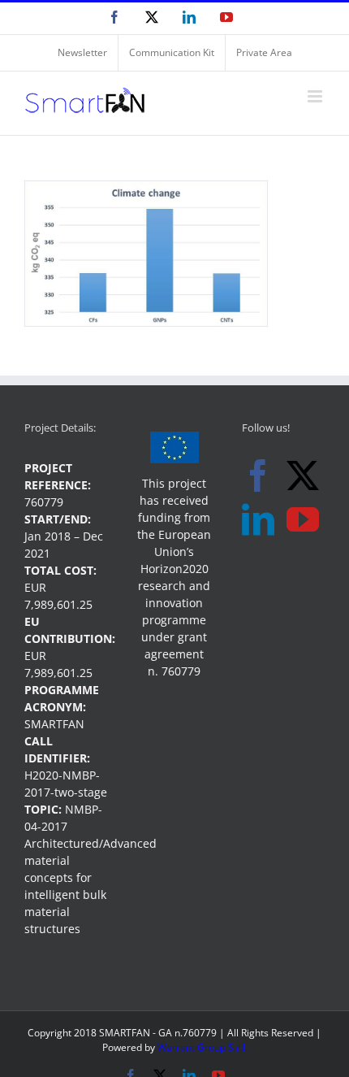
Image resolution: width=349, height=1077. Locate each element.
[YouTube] (303, 519)
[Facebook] (258, 475)
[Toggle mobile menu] (316, 96)
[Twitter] (303, 475)
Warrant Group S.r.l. (202, 1047)
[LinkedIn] (258, 519)
